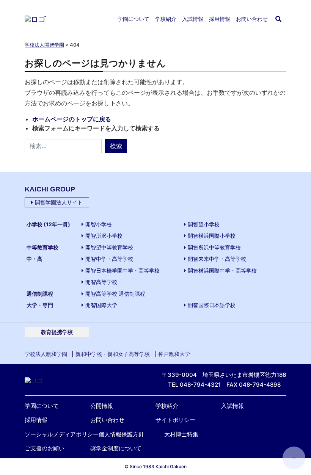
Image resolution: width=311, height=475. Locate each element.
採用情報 (219, 19)
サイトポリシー (175, 419)
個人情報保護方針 (121, 434)
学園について (133, 19)
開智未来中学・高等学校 (217, 259)
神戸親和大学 (174, 354)
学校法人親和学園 (46, 354)
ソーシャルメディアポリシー (62, 434)
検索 (116, 146)
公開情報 (101, 405)
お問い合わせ (252, 19)
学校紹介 (165, 19)
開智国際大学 (101, 305)
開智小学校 (98, 224)
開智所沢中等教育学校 (214, 247)
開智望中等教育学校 (109, 247)
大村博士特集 (181, 434)
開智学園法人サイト (59, 202)
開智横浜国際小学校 (212, 235)
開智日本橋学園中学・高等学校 (122, 270)
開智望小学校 (204, 224)
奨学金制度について (115, 448)
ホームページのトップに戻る (71, 119)
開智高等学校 (101, 282)
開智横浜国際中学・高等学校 (222, 270)
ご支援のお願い (44, 448)
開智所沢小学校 (104, 235)
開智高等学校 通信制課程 (115, 293)
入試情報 (192, 19)
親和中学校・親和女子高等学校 (112, 354)
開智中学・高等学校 (109, 259)
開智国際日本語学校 (212, 305)
